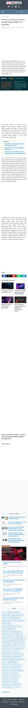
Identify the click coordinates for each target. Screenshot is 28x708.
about (9, 699)
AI (4, 612)
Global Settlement (19, 642)
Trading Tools (6, 681)
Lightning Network (19, 648)
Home (4, 699)
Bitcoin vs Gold (6, 623)
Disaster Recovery (7, 634)
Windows (11, 687)
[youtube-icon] (16, 6)
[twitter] (9, 276)
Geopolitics (21, 640)
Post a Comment (20, 27)
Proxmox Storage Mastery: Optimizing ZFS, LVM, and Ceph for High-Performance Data (16, 540)
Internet (17, 645)
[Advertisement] (14, 44)
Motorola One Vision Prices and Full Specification (6, 306)
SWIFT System (16, 676)
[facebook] (4, 276)
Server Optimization (15, 667)
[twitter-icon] (12, 6)
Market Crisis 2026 (7, 656)
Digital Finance (17, 631)
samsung (5, 667)
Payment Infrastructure (17, 659)
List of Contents (14, 704)
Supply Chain (6, 676)
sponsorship (6, 673)
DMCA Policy (22, 701)
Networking (6, 659)
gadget (14, 640)
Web (4, 687)
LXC (10, 651)
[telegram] (23, 276)
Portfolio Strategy (13, 662)
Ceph (20, 626)
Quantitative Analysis (16, 665)
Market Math (18, 656)
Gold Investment (7, 645)
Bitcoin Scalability (19, 620)
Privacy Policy (5, 701)
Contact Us (14, 699)
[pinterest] (13, 276)
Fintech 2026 (21, 637)
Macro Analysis (6, 653)
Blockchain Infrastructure (9, 626)
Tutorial (14, 681)
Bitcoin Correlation (7, 620)
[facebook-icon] (9, 6)
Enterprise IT (18, 634)
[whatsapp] (19, 276)
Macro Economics (18, 653)
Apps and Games (18, 615)
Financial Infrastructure (8, 637)
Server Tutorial (6, 670)
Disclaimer (21, 699)
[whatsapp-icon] (19, 6)
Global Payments (7, 642)
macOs (16, 651)
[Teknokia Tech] (14, 3)
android (17, 612)
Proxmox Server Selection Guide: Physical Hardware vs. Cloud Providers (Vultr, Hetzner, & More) (16, 529)
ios (23, 645)
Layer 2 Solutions (7, 648)
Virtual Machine (6, 684)
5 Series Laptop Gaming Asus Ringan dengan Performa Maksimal (20, 292)
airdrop (10, 612)
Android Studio (6, 615)
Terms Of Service (13, 701)
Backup (5, 617)
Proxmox (5, 665)
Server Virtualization (18, 670)
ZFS (18, 687)
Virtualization (17, 684)
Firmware (5, 640)
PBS (4, 662)
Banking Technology (15, 617)
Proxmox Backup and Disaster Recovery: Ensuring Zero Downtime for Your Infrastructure (16, 534)
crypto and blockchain (8, 629)
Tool (16, 678)
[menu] (3, 12)
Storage (14, 673)
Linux (4, 651)
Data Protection (6, 631)
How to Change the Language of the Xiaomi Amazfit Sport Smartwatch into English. (20, 308)
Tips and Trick (7, 678)
